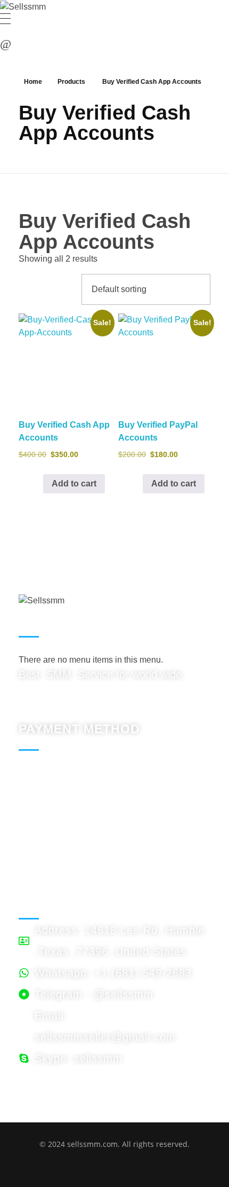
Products (71, 81)
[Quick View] (37, 483)
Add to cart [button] (74, 483)
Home (33, 81)
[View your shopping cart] (5, 44)
